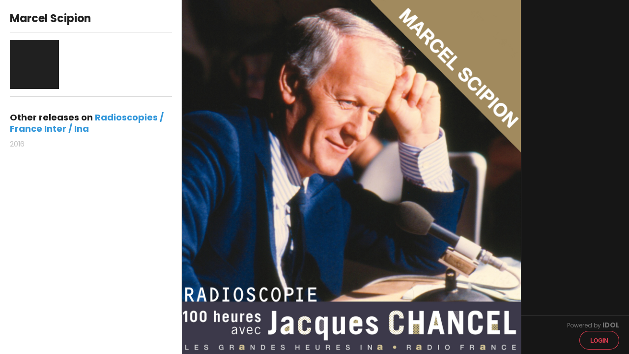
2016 (17, 144)
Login (599, 340)
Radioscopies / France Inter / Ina (87, 123)
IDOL (610, 325)
